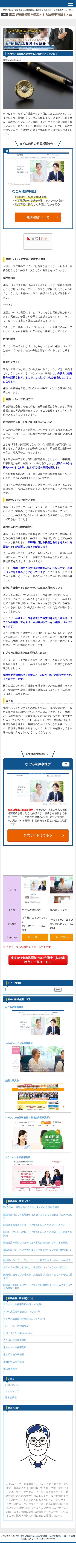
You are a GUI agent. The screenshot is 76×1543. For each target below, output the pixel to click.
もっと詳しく (34, 937)
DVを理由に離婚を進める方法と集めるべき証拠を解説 (31, 1207)
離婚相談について (38, 217)
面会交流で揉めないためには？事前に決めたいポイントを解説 (35, 1242)
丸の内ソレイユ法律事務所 (19, 1043)
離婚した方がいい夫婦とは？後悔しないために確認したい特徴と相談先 (37, 1234)
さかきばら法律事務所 (14, 1340)
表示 (43, 238)
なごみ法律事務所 (14, 1007)
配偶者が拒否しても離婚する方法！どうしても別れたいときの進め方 (37, 1216)
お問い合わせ (12, 1385)
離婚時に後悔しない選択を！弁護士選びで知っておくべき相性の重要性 (37, 1276)
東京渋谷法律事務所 (13, 1354)
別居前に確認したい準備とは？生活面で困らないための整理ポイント (37, 1251)
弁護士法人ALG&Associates (18, 1333)
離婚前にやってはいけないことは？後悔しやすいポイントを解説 (36, 1260)
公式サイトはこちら (38, 835)
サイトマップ (12, 1391)
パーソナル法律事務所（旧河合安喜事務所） (28, 1117)
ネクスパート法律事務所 (17, 1157)
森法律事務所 (10, 1368)
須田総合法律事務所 (13, 1361)
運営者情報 (11, 1397)
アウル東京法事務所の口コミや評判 (21, 1311)
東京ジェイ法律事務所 (14, 1347)
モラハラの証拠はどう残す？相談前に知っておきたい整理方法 (35, 1267)
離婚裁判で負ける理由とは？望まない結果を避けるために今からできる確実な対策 (37, 1287)
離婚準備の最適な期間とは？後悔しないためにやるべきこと (34, 1225)
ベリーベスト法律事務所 (16, 1326)
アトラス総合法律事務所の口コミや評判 (24, 1318)
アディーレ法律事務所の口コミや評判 (22, 1304)
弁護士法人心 (12, 1080)
